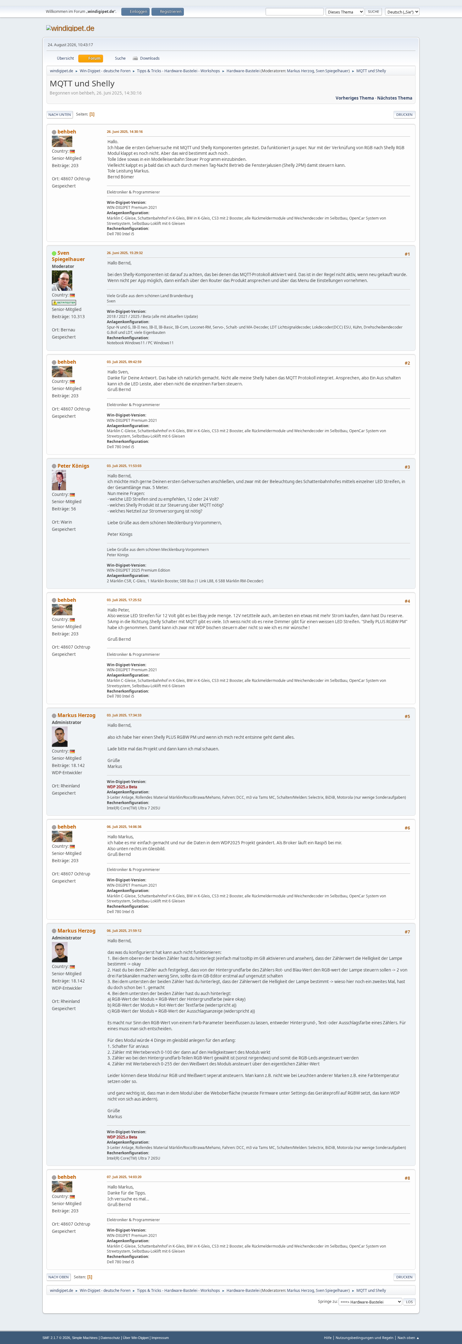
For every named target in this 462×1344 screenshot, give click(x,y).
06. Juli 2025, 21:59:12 (124, 930)
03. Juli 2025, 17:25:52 (124, 599)
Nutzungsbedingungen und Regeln (364, 1337)
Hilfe (328, 1337)
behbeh (67, 131)
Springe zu (327, 1301)
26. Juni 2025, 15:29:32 (125, 252)
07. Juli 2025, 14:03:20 (124, 1176)
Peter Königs (73, 465)
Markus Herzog (300, 70)
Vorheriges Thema (355, 98)
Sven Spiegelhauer (332, 70)
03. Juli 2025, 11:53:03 (124, 465)
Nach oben (58, 1277)
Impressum (160, 1338)
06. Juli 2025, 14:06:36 (124, 826)
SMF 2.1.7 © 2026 (56, 1338)
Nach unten (59, 114)
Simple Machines (85, 1338)
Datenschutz (110, 1338)
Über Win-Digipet (136, 1338)
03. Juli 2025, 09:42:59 (124, 361)
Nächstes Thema (394, 98)
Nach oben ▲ (409, 1337)
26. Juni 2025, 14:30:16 (125, 131)
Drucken (404, 114)
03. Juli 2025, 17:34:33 (124, 715)
